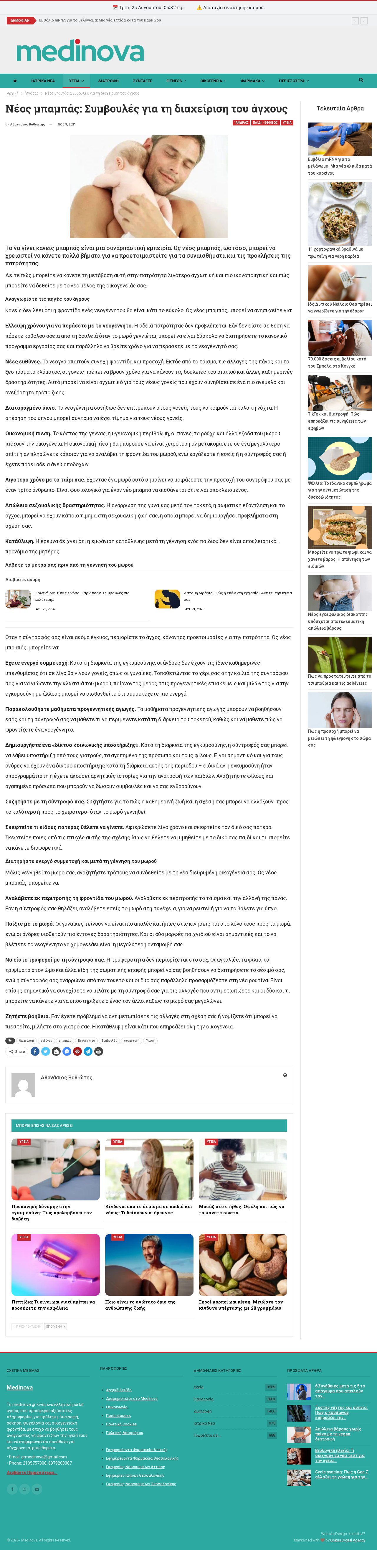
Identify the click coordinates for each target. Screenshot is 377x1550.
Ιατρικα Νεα (43, 81)
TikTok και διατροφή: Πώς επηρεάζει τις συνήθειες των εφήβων (337, 421)
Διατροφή (203, 1411)
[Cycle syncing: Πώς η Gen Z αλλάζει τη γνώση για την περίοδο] (299, 1478)
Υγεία (199, 1387)
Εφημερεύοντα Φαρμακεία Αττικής (137, 1450)
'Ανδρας (241, 122)
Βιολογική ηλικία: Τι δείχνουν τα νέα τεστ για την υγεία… (340, 1455)
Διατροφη (108, 81)
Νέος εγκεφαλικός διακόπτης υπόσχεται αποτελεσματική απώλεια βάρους (338, 621)
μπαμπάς (65, 1040)
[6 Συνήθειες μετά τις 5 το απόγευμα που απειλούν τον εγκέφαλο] (299, 1392)
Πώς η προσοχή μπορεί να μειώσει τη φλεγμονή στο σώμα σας (339, 738)
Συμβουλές (109, 1040)
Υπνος (150, 1040)
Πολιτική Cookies (121, 1424)
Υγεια (74, 81)
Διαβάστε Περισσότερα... (32, 1472)
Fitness (174, 81)
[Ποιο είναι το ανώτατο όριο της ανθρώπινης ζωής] (149, 1265)
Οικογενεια (211, 81)
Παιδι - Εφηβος (265, 122)
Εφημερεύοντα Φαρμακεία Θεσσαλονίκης (142, 1458)
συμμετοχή (131, 1040)
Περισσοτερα (292, 81)
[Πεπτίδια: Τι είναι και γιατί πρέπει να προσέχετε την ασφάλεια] (55, 1265)
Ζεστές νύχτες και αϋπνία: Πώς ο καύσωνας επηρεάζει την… (341, 1412)
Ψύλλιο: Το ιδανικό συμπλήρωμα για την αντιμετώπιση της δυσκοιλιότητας (340, 490)
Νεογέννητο (86, 1040)
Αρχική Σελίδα (119, 1390)
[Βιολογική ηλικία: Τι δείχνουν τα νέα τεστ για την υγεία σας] (299, 1456)
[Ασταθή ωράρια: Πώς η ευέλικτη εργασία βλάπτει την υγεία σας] (167, 599)
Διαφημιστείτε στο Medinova (132, 1398)
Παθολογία (204, 1399)
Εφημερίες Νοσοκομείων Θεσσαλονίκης (141, 1484)
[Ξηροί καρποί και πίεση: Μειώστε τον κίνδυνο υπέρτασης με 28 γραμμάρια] (243, 1265)
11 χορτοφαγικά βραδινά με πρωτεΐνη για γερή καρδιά (88, 20)
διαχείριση (26, 1040)
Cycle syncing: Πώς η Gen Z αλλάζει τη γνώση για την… (341, 1474)
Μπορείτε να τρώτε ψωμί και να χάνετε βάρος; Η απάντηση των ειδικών (340, 559)
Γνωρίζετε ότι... (207, 1435)
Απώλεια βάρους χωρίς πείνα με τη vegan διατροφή (338, 1434)
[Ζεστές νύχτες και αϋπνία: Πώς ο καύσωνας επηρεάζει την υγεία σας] (299, 1413)
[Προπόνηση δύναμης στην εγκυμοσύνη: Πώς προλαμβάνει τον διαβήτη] (55, 1169)
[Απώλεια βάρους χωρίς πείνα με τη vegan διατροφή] (299, 1435)
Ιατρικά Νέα (204, 1423)
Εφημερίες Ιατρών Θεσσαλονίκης (135, 1475)
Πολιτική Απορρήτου (124, 1432)
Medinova (20, 1387)
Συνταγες (142, 81)
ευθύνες (46, 1040)
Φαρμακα (250, 81)
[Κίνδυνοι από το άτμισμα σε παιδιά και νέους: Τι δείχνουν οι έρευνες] (149, 1169)
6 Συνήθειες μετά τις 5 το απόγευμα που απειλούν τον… (340, 1391)
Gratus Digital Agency (347, 1540)
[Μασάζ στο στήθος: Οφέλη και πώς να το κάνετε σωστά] (243, 1169)
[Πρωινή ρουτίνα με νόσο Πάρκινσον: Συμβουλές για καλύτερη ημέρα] (18, 599)
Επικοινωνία (117, 1407)
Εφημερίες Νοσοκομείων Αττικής (135, 1467)
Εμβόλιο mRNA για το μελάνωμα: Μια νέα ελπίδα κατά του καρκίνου (340, 166)
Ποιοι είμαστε (118, 1415)
